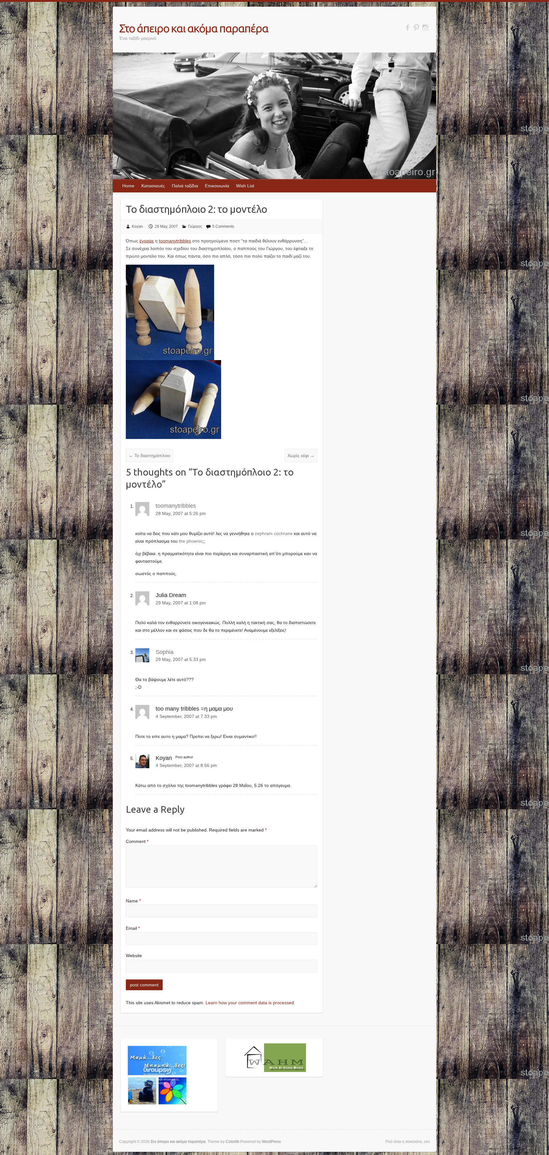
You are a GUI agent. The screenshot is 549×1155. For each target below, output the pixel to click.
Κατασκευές (153, 185)
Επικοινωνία (217, 185)
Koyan (137, 226)
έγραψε (146, 240)
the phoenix (190, 541)
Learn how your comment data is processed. (250, 1002)
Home (128, 185)
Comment (137, 841)
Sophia (164, 652)
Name (133, 900)
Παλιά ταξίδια (185, 185)
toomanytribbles (175, 240)
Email (133, 928)
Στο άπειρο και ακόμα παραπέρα (193, 28)
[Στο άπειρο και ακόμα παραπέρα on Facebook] (407, 27)
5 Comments (223, 226)
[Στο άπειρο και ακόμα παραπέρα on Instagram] (425, 27)
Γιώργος (195, 226)
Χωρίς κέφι (301, 455)
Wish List (245, 185)
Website (134, 955)
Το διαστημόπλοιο (149, 455)
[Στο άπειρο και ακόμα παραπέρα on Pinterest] (416, 27)
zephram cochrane (274, 533)
